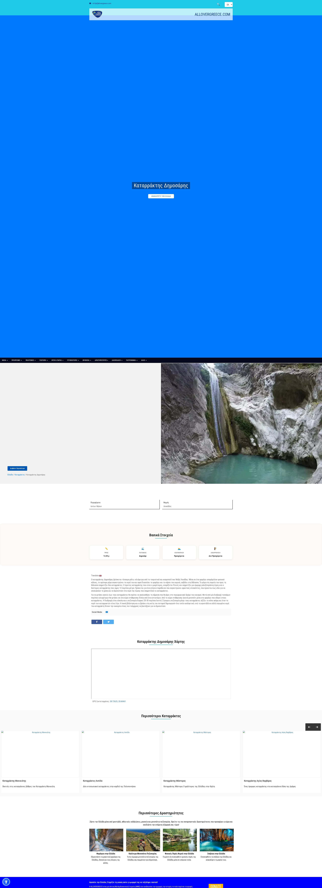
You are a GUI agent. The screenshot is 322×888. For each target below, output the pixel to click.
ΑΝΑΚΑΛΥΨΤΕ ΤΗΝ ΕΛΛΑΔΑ (161, 196)
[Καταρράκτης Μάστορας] (201, 754)
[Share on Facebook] (96, 622)
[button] (309, 727)
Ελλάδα (10, 474)
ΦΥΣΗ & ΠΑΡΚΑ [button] (57, 360)
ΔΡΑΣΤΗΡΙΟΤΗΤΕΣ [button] (101, 360)
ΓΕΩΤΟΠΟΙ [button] (43, 360)
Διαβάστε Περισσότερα (17, 468)
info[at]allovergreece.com (102, 3)
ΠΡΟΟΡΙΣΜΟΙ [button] (16, 360)
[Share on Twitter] (108, 622)
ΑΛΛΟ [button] (143, 360)
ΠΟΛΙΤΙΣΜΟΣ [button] (30, 360)
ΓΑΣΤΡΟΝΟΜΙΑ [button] (131, 360)
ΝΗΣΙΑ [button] (4, 360)
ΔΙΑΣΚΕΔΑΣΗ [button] (116, 360)
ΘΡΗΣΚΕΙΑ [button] (86, 360)
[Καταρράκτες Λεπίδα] (121, 754)
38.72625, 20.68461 (118, 701)
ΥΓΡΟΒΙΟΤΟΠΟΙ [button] (72, 360)
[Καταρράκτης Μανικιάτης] (40, 754)
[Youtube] (107, 612)
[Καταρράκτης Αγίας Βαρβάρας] (282, 754)
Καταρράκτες (20, 474)
